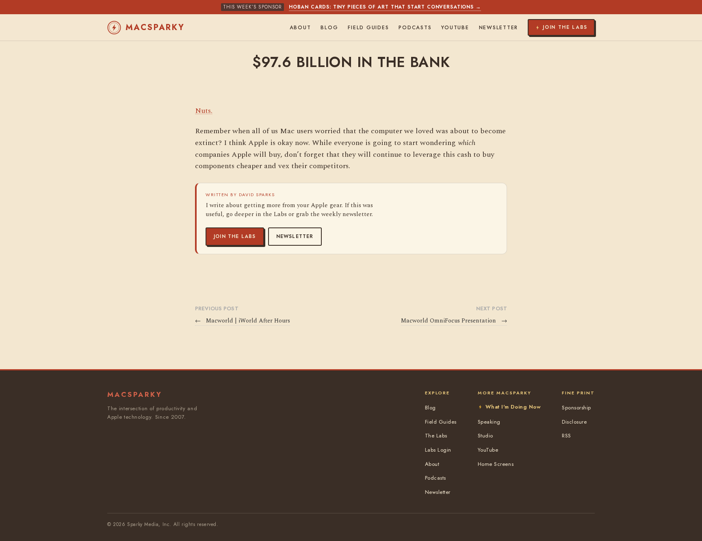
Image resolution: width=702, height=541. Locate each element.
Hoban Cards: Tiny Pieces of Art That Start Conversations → (385, 7)
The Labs (436, 435)
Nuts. (203, 110)
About (300, 27)
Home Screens (496, 464)
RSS (566, 435)
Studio (485, 435)
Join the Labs (235, 236)
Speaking (489, 422)
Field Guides (368, 27)
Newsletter (295, 236)
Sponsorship (576, 407)
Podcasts (415, 27)
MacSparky (155, 27)
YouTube (455, 27)
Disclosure (574, 422)
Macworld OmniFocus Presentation (454, 320)
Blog (329, 27)
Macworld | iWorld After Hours (242, 320)
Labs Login (438, 450)
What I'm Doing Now (513, 407)
